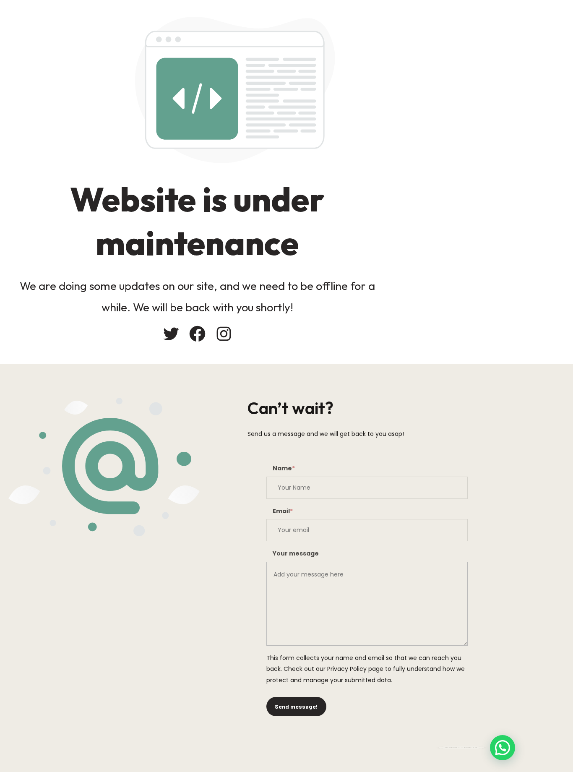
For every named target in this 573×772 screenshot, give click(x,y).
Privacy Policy (347, 669)
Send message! (296, 706)
